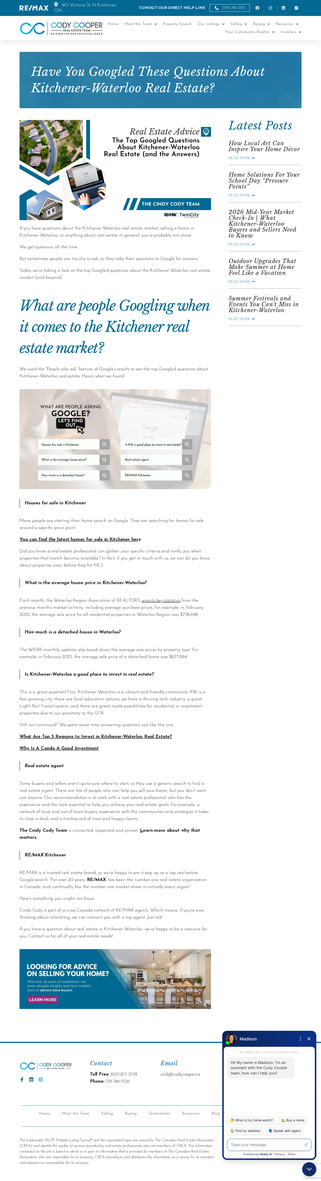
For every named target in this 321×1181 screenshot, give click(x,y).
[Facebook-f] (22, 1079)
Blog (215, 1114)
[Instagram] (40, 1079)
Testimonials (159, 1114)
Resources (285, 24)
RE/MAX (96, 880)
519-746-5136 (117, 1081)
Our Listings (209, 24)
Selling (236, 24)
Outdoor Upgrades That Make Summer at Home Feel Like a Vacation (262, 267)
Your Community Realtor (247, 32)
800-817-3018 (124, 1074)
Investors (289, 32)
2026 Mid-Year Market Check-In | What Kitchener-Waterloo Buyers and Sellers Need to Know (262, 224)
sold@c (167, 1074)
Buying (259, 24)
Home (113, 24)
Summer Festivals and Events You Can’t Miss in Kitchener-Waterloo (264, 304)
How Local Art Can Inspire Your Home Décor (264, 146)
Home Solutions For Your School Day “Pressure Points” (264, 180)
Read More (240, 158)
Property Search (177, 24)
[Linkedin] (31, 1079)
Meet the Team (138, 24)
